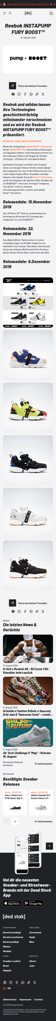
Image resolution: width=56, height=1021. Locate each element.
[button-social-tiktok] (37, 94)
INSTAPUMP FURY (18, 149)
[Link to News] (10, 13)
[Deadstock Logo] (28, 13)
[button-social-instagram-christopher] (13, 94)
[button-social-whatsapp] (31, 94)
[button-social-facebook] (25, 94)
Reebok (10, 104)
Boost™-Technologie (42, 177)
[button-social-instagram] (19, 94)
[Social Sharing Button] (12, 85)
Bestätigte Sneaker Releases (20, 781)
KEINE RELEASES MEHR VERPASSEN (22, 141)
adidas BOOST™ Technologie (39, 146)
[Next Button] (15, 821)
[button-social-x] (43, 94)
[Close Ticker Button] (51, 4)
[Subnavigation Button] (5, 13)
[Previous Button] (6, 821)
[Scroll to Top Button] (49, 846)
